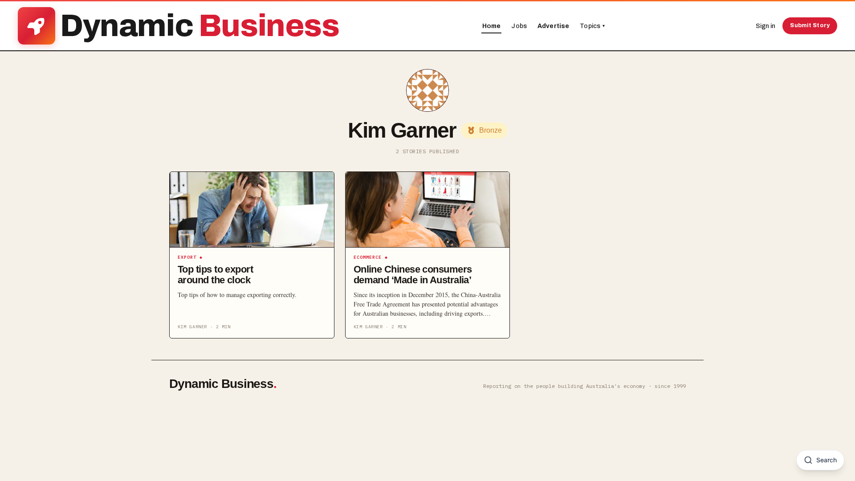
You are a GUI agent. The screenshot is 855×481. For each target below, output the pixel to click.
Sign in (765, 26)
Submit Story (810, 25)
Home (491, 26)
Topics (592, 26)
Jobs (519, 26)
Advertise (553, 26)
